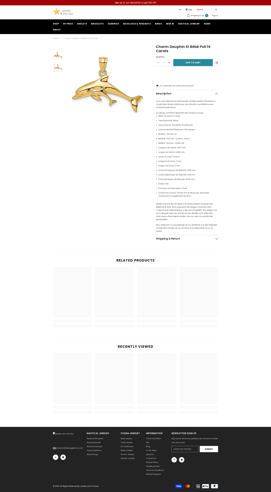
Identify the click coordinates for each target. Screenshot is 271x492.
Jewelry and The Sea (89, 486)
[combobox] (204, 9)
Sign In (215, 15)
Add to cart (193, 62)
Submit (209, 449)
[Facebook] (55, 457)
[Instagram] (63, 457)
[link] (72, 321)
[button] (187, 78)
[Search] (206, 9)
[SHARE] (215, 62)
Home (55, 38)
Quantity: (160, 57)
